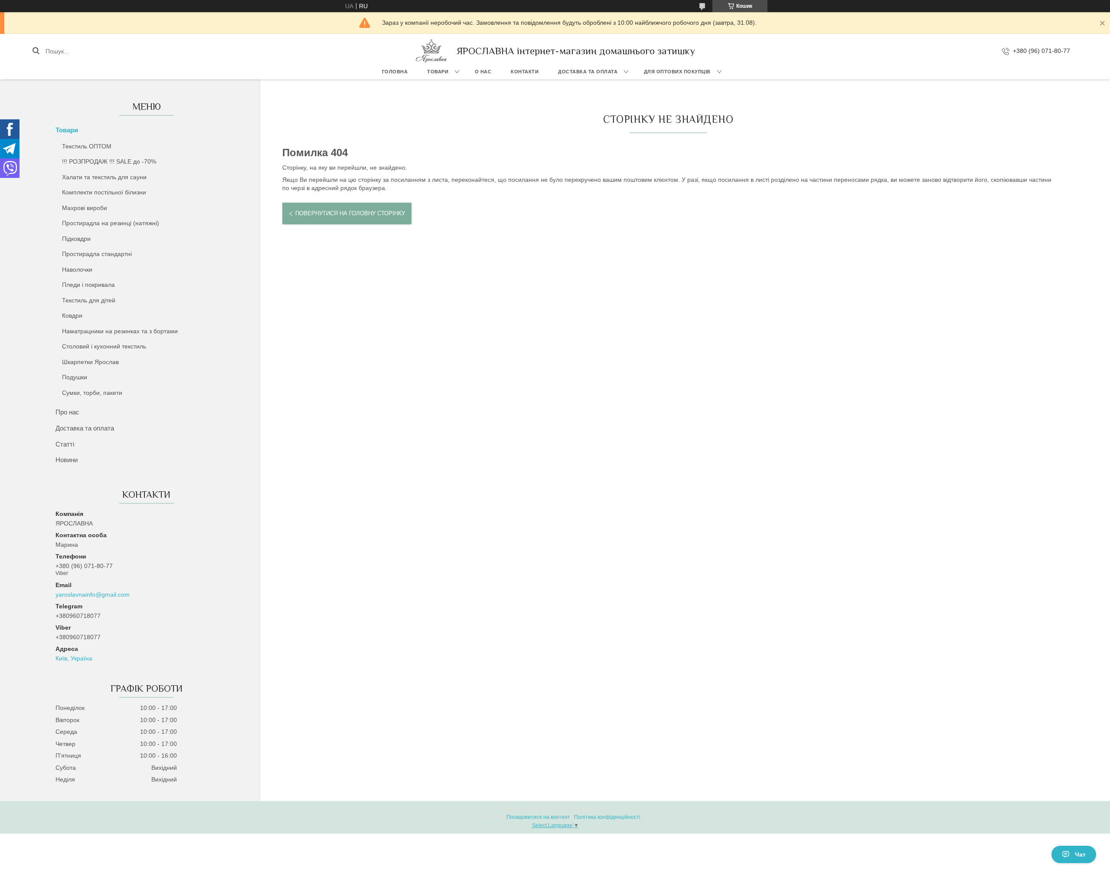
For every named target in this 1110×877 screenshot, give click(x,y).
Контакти (525, 71)
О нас (483, 71)
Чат (1080, 854)
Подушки (74, 377)
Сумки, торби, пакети (92, 392)
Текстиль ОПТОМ (86, 146)
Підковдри (76, 238)
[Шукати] (36, 51)
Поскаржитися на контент (538, 817)
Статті (65, 444)
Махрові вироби (84, 207)
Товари (437, 71)
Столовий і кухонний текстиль (104, 346)
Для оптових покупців (677, 71)
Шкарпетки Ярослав (90, 361)
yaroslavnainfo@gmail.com (93, 594)
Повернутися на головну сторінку (350, 213)
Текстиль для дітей (88, 300)
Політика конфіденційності (607, 817)
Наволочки (77, 269)
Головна (395, 71)
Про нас (67, 412)
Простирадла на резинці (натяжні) (110, 223)
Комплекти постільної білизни (104, 192)
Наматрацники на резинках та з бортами (120, 331)
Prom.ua (597, 809)
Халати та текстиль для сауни (104, 177)
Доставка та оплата (587, 71)
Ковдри (72, 315)
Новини (67, 459)
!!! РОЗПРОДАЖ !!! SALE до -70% (109, 161)
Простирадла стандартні (97, 253)
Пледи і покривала (88, 284)
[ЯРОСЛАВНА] (431, 51)
